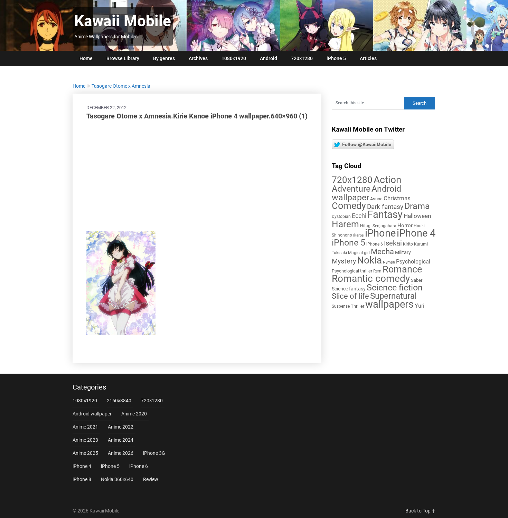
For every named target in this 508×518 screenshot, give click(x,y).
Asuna (376, 198)
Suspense (341, 306)
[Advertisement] (197, 176)
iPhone (380, 233)
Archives (198, 58)
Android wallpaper (366, 193)
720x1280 (352, 180)
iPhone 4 (416, 233)
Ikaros (358, 235)
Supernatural (393, 296)
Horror (405, 225)
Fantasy (385, 214)
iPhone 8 (82, 479)
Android (268, 58)
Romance (402, 269)
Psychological (413, 261)
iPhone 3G (154, 453)
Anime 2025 (85, 453)
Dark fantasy (385, 207)
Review (150, 479)
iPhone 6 (374, 244)
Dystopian (341, 216)
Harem (345, 224)
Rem (377, 271)
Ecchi (359, 215)
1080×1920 (234, 58)
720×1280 (302, 58)
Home (86, 58)
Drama (417, 206)
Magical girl (359, 252)
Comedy (349, 205)
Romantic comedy (371, 278)
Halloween (417, 215)
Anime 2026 (120, 453)
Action (387, 179)
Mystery (344, 261)
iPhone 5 (336, 58)
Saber (416, 280)
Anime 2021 (85, 427)
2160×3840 (119, 400)
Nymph (389, 262)
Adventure (351, 188)
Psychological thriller (352, 271)
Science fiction (395, 287)
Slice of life (350, 296)
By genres (164, 58)
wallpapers (389, 304)
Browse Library (122, 58)
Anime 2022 (120, 427)
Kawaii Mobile (122, 21)
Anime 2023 (85, 440)
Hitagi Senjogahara (378, 225)
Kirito (408, 244)
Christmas (397, 198)
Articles (368, 58)
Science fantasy (349, 288)
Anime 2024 (120, 440)
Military (403, 252)
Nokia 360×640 (117, 479)
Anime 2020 (134, 413)
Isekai (393, 243)
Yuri (419, 306)
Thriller (357, 306)
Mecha (382, 251)
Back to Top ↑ (420, 511)
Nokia (369, 260)
